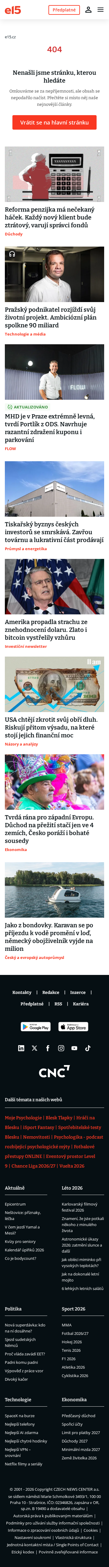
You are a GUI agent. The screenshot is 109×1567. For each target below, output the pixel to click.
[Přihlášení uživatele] (88, 10)
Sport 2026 (73, 1309)
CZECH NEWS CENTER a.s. (76, 1489)
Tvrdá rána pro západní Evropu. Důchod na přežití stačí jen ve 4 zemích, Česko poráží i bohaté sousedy (49, 829)
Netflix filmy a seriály (23, 1464)
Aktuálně (15, 1188)
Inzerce (78, 992)
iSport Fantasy (38, 1127)
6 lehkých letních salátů (83, 1288)
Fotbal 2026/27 (75, 1333)
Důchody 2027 (75, 1441)
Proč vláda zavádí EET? (25, 1354)
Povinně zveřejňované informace (68, 1552)
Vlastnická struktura (73, 1537)
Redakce (50, 992)
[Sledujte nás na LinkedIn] (21, 1048)
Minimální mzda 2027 (81, 1449)
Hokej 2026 (72, 1342)
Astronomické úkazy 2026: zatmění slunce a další (82, 1245)
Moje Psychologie (23, 1118)
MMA (66, 1325)
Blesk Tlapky (59, 1118)
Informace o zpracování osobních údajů (43, 1530)
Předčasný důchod (78, 1415)
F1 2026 (68, 1358)
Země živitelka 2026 (79, 1458)
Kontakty (21, 992)
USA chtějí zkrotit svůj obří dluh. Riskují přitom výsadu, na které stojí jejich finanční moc (51, 727)
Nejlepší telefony (20, 1424)
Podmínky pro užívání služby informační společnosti (53, 1523)
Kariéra (81, 1004)
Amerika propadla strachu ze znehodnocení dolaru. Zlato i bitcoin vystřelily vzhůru (46, 629)
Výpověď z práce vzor (24, 1370)
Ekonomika (74, 1399)
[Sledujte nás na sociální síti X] (34, 1048)
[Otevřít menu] (100, 10)
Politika (13, 1309)
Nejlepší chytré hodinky (26, 1441)
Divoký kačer (16, 1379)
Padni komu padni (21, 1362)
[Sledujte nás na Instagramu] (61, 1048)
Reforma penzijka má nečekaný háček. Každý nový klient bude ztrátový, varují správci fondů (49, 217)
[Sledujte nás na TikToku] (88, 1048)
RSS (58, 1004)
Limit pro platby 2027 (81, 1432)
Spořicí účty (72, 1424)
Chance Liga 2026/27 (33, 1166)
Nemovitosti (36, 1137)
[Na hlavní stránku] (13, 9)
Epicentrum (15, 1204)
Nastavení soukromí (33, 1537)
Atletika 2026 (73, 1367)
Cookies (91, 1530)
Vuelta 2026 (71, 1166)
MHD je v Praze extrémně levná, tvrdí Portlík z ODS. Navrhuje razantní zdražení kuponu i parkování (50, 428)
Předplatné (32, 1004)
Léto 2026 (72, 1188)
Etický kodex (23, 1552)
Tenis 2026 (71, 1350)
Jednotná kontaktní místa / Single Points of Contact (53, 1544)
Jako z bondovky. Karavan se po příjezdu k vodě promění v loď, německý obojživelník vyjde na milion (49, 937)
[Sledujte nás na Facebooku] (48, 1048)
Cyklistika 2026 (75, 1375)
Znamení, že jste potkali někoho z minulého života (83, 1224)
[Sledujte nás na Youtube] (74, 1048)
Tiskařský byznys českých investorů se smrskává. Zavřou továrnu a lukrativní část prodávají (54, 532)
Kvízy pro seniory (20, 1241)
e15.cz (10, 36)
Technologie (18, 1399)
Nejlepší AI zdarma (21, 1432)
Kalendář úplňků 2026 (24, 1250)
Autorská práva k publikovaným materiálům (53, 1515)
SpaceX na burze (20, 1415)
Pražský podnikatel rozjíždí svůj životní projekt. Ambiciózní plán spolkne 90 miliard (51, 317)
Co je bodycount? (20, 1258)
